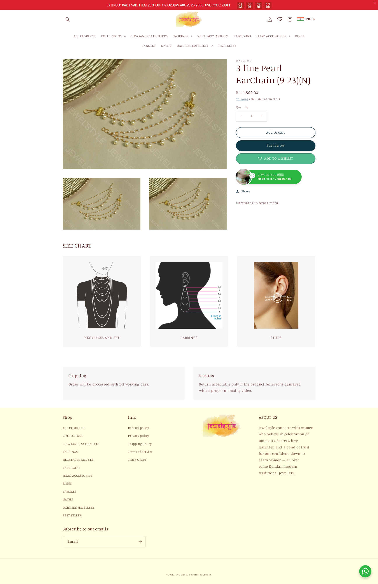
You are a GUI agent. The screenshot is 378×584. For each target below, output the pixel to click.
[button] (68, 19)
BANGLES (69, 491)
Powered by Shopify (200, 574)
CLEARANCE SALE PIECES (81, 444)
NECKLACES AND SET (78, 459)
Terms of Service (140, 451)
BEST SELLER (72, 515)
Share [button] (245, 191)
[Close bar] (375, 2)
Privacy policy (138, 436)
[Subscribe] (140, 541)
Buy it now (276, 145)
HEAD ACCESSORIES (77, 475)
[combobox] (306, 19)
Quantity (242, 107)
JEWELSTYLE (181, 574)
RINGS (67, 483)
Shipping (242, 99)
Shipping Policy (140, 444)
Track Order (137, 459)
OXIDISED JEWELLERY (78, 507)
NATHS (68, 499)
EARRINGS (70, 451)
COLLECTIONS (73, 436)
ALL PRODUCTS (74, 428)
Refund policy (138, 428)
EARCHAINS (71, 467)
